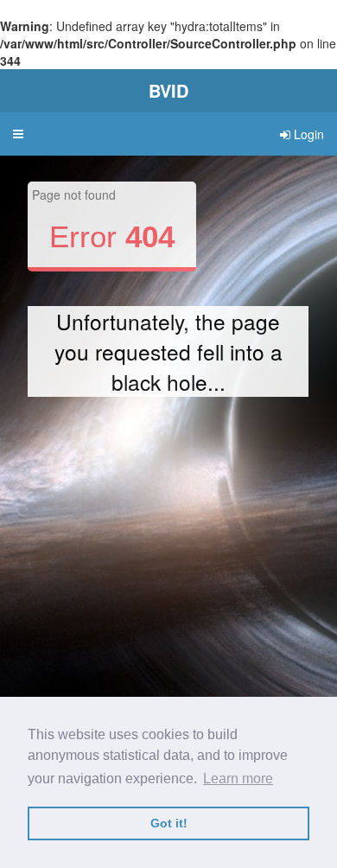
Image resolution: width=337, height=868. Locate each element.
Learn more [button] (238, 778)
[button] (18, 134)
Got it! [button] (169, 823)
